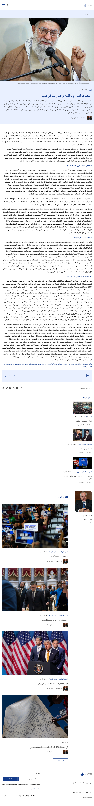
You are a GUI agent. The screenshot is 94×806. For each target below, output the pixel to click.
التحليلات (86, 14)
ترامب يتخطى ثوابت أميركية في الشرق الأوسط (78, 477)
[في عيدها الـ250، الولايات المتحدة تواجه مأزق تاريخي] (35, 716)
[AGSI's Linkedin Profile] (80, 792)
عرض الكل (61, 760)
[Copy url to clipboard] (21, 388)
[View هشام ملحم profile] (89, 118)
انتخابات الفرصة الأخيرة (59, 556)
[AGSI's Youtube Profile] (83, 792)
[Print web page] (3, 388)
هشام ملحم (83, 117)
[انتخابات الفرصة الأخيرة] (35, 526)
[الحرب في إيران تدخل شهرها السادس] (35, 589)
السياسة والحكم (87, 444)
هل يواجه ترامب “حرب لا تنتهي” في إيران (53, 683)
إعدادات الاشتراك (34, 788)
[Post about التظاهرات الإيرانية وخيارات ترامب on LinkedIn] (17, 388)
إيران (90, 89)
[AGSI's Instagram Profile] (77, 792)
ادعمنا (82, 783)
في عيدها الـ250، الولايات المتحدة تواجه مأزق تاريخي (49, 747)
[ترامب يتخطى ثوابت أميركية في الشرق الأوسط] (82, 463)
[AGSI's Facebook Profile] (86, 792)
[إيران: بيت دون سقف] (82, 408)
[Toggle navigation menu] (3, 5)
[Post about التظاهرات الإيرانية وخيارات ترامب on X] (14, 388)
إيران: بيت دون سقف (84, 421)
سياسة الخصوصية (87, 797)
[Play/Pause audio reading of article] (87, 376)
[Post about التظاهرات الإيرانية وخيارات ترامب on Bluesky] (7, 388)
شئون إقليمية (77, 471)
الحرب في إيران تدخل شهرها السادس (54, 620)
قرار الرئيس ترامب (85, 449)
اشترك (10, 779)
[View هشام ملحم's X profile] (90, 523)
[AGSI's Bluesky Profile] (73, 792)
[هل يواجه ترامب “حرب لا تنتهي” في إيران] (35, 653)
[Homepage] (87, 5)
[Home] (71, 773)
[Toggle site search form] (8, 5)
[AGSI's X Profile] (90, 792)
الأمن (90, 416)
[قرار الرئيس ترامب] (82, 435)
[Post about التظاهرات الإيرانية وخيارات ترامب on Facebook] (10, 388)
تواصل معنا (73, 783)
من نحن (89, 783)
